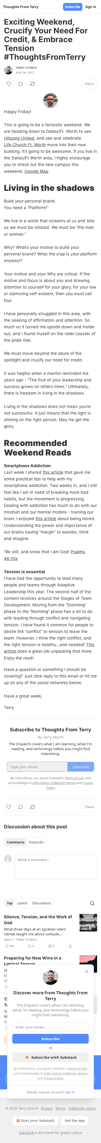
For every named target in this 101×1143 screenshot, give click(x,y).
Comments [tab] (15, 842)
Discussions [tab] (41, 903)
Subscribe (72, 7)
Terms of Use (77, 1068)
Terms (60, 1108)
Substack (26, 1132)
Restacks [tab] (36, 842)
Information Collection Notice (66, 1073)
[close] (87, 971)
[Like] (9, 84)
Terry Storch (26, 67)
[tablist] (25, 842)
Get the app (75, 1120)
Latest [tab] (22, 903)
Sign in (90, 7)
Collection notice (82, 1108)
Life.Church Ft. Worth (25, 144)
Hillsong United (19, 138)
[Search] (92, 903)
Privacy (46, 1108)
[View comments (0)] (20, 84)
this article (53, 472)
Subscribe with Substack (54, 1057)
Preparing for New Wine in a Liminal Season (32, 961)
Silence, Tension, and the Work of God (38, 919)
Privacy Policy (53, 1078)
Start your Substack (37, 1120)
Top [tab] (10, 903)
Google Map (36, 171)
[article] (50, 931)
